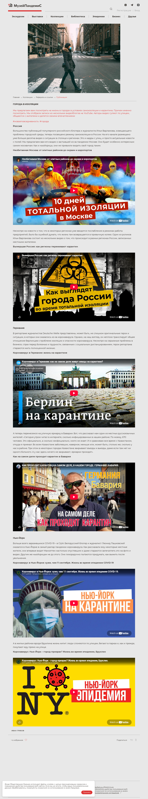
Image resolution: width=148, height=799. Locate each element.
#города (44, 121)
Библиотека (78, 16)
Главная (16, 97)
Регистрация (124, 10)
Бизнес (116, 16)
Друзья (132, 16)
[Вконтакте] (131, 740)
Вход (137, 10)
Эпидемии (99, 16)
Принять (87, 792)
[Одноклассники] (136, 740)
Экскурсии (18, 16)
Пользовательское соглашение (105, 793)
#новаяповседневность (26, 121)
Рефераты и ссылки (44, 97)
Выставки (37, 16)
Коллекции (57, 16)
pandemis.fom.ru (96, 787)
